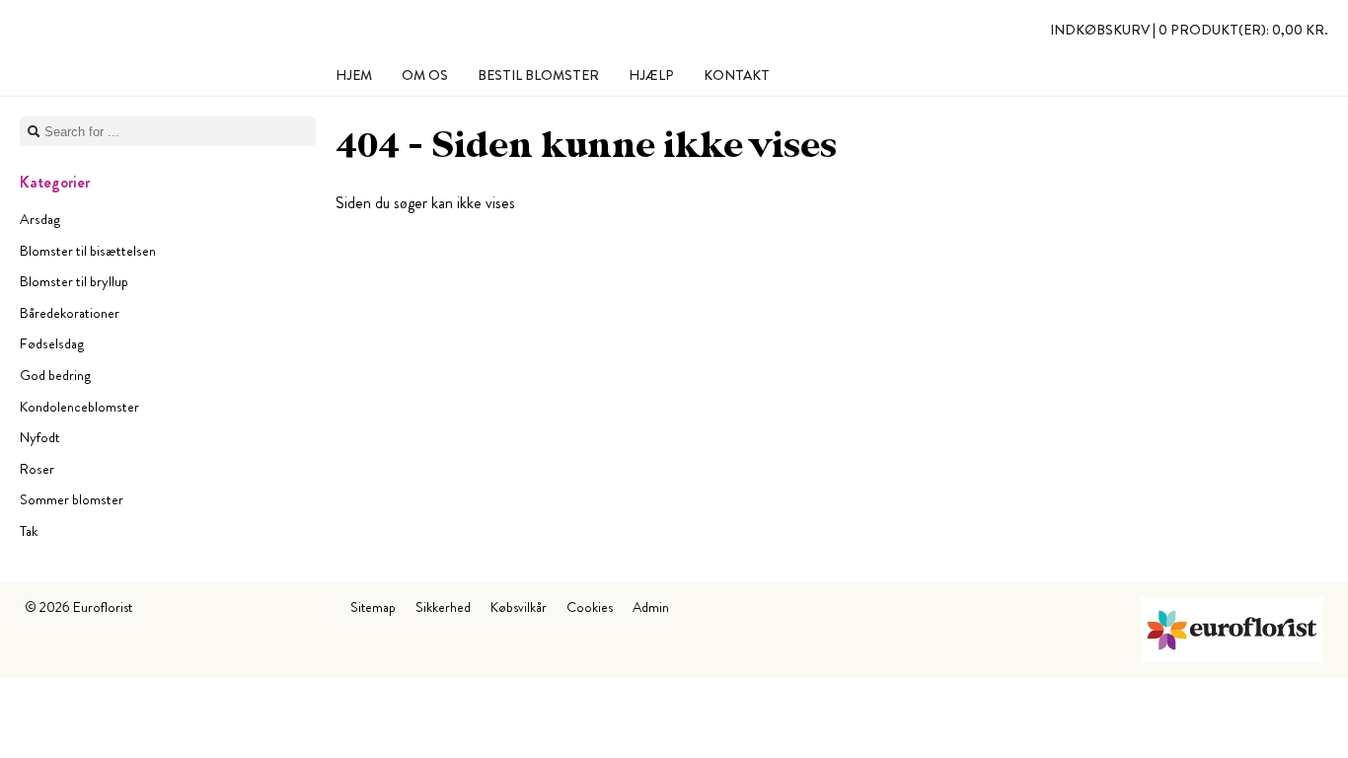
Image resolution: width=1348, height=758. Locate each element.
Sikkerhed (443, 607)
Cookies (589, 607)
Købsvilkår (518, 607)
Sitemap (373, 607)
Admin (651, 607)
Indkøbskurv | (1189, 29)
